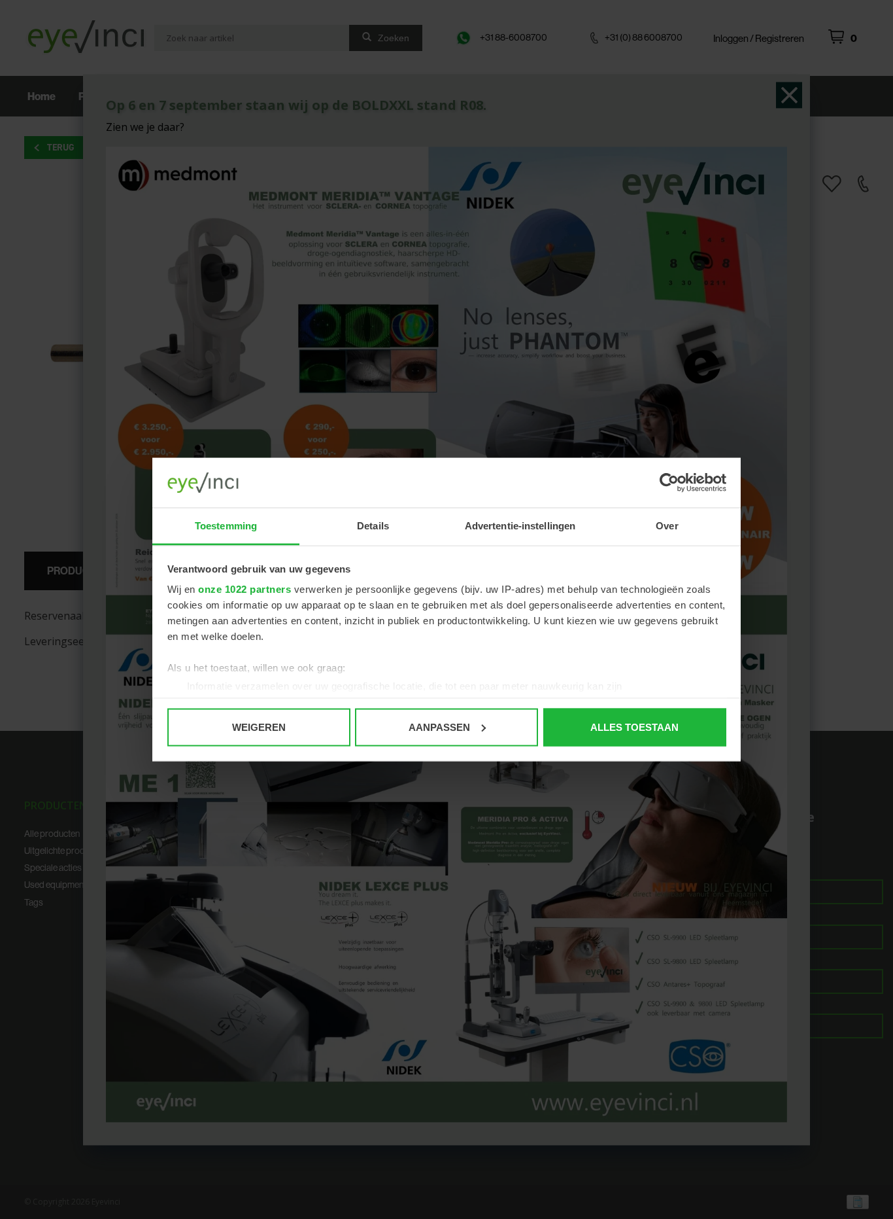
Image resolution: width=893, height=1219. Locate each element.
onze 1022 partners (244, 589)
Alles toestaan (634, 726)
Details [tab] (373, 525)
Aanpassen (439, 726)
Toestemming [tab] (226, 525)
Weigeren (259, 726)
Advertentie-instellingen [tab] (520, 525)
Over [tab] (667, 525)
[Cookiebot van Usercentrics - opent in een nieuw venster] (669, 483)
